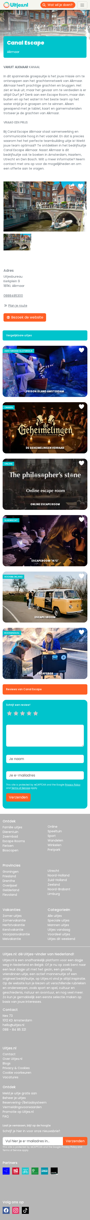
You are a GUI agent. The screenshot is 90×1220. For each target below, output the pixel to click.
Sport (52, 836)
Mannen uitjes (58, 925)
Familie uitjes (12, 827)
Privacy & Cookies (16, 1068)
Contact (9, 1054)
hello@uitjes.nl (13, 1025)
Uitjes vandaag (59, 929)
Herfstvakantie (14, 925)
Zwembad (10, 836)
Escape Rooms (14, 841)
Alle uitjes (55, 916)
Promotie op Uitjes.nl (18, 1112)
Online (52, 826)
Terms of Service (20, 788)
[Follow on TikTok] (25, 1210)
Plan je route (17, 305)
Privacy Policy (72, 784)
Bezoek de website (26, 317)
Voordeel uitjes (59, 934)
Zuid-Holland (57, 880)
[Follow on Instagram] (15, 1210)
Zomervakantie (14, 920)
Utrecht (53, 871)
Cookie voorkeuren (17, 1072)
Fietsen (8, 846)
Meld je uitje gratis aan (20, 1093)
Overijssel (10, 885)
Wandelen (55, 840)
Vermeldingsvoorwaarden (22, 1107)
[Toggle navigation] (82, 4)
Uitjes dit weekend (61, 939)
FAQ (6, 1116)
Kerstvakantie (13, 929)
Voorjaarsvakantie (16, 934)
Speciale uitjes (58, 920)
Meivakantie (12, 939)
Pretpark (54, 849)
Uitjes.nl (8, 960)
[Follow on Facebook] (6, 1210)
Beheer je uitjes (14, 1098)
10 (37, 719)
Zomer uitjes (12, 916)
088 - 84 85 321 (14, 1029)
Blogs (6, 1063)
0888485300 (13, 295)
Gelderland (11, 890)
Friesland (9, 876)
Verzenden (18, 797)
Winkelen (54, 845)
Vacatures (10, 1077)
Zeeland (54, 884)
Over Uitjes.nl (12, 1059)
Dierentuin (10, 832)
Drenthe (9, 881)
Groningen (11, 871)
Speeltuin (55, 831)
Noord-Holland (58, 875)
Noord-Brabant (59, 889)
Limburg (54, 894)
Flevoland (10, 894)
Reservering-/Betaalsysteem (25, 1102)
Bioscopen (10, 850)
